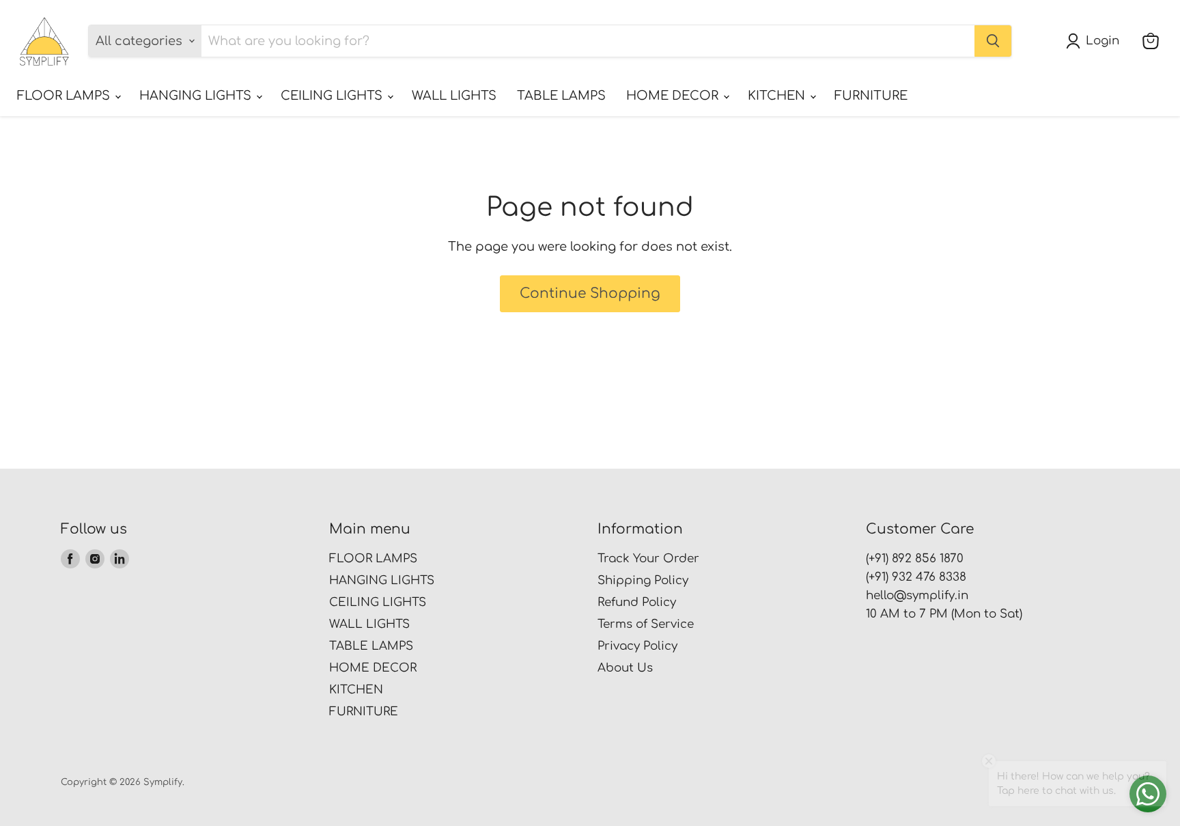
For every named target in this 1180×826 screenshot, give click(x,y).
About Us (625, 667)
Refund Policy (637, 602)
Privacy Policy (637, 645)
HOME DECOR (674, 95)
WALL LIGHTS (454, 95)
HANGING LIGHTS (197, 95)
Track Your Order (648, 558)
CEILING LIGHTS (333, 95)
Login (1102, 40)
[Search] (992, 41)
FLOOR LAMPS (65, 95)
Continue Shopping (590, 293)
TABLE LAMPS (561, 95)
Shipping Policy (643, 580)
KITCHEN (778, 95)
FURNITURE (871, 95)
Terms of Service (646, 624)
